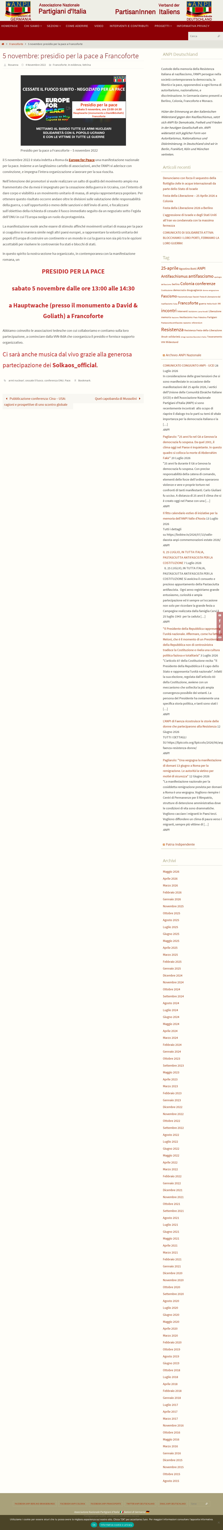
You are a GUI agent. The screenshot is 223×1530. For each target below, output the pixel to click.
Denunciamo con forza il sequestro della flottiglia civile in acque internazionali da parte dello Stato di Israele (189, 183)
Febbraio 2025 (172, 962)
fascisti (196, 296)
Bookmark (84, 380)
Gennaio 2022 (172, 1183)
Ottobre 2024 (171, 989)
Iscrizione (193, 311)
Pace (67, 380)
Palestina (202, 317)
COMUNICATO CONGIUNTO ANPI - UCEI (188, 365)
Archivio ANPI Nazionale (183, 355)
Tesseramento (214, 336)
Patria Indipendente (180, 844)
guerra (202, 303)
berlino (176, 284)
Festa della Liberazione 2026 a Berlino (188, 208)
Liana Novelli (203, 311)
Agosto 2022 (171, 1135)
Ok (94, 1524)
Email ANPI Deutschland (173, 1503)
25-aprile (169, 268)
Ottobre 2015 (171, 1474)
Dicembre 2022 (172, 1107)
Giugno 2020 (171, 1315)
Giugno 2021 (171, 1232)
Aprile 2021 (170, 1245)
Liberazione (215, 311)
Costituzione (166, 290)
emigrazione (214, 290)
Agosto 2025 (171, 920)
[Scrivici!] (219, 637)
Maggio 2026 (171, 871)
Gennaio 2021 (172, 1266)
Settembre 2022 (173, 1128)
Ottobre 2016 (171, 1432)
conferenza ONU (54, 380)
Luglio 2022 (170, 1141)
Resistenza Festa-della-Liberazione (203, 330)
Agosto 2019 (171, 1356)
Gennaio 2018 (172, 1398)
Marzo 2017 (170, 1419)
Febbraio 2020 (172, 1342)
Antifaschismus (174, 276)
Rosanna (13, 64)
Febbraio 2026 (172, 892)
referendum (197, 322)
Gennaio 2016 (172, 1453)
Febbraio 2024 (172, 1045)
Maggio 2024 (171, 1024)
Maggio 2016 (171, 1439)
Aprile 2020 (170, 1328)
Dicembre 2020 (172, 1273)
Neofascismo (186, 317)
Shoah (164, 336)
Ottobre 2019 (171, 1349)
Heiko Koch (212, 303)
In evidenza (74, 64)
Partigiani (212, 317)
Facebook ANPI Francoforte (106, 1503)
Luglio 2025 (170, 927)
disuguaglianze (194, 290)
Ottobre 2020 (171, 1287)
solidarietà (174, 336)
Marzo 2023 (170, 1086)
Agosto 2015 (171, 1481)
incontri (169, 310)
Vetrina (86, 64)
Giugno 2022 (171, 1148)
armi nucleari (16, 380)
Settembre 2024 (173, 996)
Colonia (187, 283)
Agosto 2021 (171, 1218)
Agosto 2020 (171, 1301)
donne (205, 290)
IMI (219, 303)
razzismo (187, 322)
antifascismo (201, 276)
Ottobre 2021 (171, 1204)
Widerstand (172, 342)
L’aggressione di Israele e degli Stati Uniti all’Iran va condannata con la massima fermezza (190, 220)
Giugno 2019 (171, 1363)
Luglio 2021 (170, 1225)
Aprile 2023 (170, 1079)
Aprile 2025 (170, 948)
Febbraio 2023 (172, 1093)
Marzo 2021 (170, 1252)
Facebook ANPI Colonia (72, 1503)
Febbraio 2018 (172, 1391)
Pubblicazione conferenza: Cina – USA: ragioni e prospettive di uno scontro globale (35, 401)
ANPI (201, 268)
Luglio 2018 (170, 1377)
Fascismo (169, 296)
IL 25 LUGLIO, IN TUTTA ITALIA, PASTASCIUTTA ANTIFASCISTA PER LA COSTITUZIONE (188, 557)
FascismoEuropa (185, 296)
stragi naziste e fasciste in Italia (193, 337)
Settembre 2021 (173, 1211)
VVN (163, 342)
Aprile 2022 (170, 1162)
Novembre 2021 (173, 1197)
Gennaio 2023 (172, 1100)
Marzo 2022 (170, 1169)
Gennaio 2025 (172, 968)
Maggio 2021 (171, 1238)
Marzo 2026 (170, 885)
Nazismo (175, 317)
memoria (166, 317)
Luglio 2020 (170, 1308)
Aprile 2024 (170, 1031)
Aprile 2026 (170, 878)
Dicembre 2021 (172, 1190)
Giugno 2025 (171, 934)
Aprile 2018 (170, 1384)
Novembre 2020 (173, 1280)
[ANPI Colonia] (219, 626)
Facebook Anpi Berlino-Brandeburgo (35, 1503)
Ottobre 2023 (171, 1058)
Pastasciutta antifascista (171, 322)
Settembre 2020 (173, 1294)
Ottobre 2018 (171, 1370)
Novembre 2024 (173, 982)
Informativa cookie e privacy (116, 1524)
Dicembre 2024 (172, 975)
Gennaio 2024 (172, 1051)
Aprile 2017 (170, 1412)
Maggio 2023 (171, 1072)
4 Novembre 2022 (36, 64)
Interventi (182, 311)
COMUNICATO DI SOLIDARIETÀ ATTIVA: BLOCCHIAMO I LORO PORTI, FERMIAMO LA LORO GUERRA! (191, 237)
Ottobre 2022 (171, 1121)
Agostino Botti (188, 269)
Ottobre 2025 (171, 913)
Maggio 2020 (171, 1322)
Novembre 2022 (173, 1114)
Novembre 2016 (173, 1425)
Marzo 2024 (170, 1038)
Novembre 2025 (173, 906)
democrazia (179, 290)
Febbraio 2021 (172, 1259)
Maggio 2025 (171, 941)
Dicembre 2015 (172, 1460)
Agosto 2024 (171, 1003)
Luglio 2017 (170, 1405)
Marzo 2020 (170, 1335)
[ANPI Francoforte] (219, 632)
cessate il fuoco (34, 380)
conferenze (205, 283)
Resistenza (172, 329)
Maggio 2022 (171, 1155)
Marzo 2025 (170, 955)
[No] (218, 1522)
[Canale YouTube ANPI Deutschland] (219, 615)
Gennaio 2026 (172, 899)
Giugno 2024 (171, 1017)
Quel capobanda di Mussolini (116, 398)
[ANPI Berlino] (219, 620)
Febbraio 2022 (172, 1176)
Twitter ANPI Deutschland (140, 1503)
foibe (175, 304)
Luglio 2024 (170, 1010)
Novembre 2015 (173, 1467)
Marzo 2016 (170, 1446)
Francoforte (16, 44)
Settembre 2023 (173, 1065)
